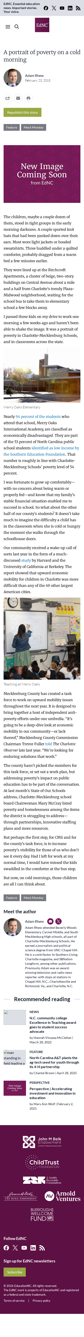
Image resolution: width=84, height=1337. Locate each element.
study (26, 560)
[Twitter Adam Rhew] (58, 921)
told (48, 744)
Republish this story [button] (22, 112)
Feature (11, 127)
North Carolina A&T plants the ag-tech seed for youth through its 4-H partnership (54, 1062)
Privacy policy (41, 1300)
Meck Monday (33, 127)
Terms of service (14, 1300)
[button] (18, 98)
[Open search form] (17, 26)
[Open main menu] (8, 26)
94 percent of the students (38, 416)
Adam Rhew (34, 75)
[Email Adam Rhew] (50, 921)
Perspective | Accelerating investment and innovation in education (52, 1093)
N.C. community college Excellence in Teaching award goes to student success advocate (53, 1024)
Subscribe (14, 1272)
